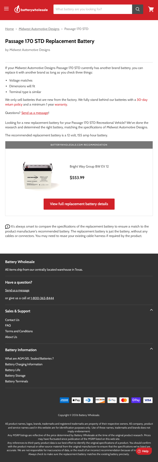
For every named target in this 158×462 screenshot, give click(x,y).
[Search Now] (137, 9)
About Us (11, 337)
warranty (61, 104)
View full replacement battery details (79, 204)
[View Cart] (151, 9)
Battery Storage (15, 375)
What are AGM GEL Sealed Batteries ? (29, 358)
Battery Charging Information (23, 364)
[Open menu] (6, 8)
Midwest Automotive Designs (29, 50)
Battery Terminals (16, 381)
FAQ (8, 325)
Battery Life (12, 370)
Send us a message (34, 113)
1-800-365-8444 (42, 298)
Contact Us (12, 320)
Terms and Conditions (19, 331)
